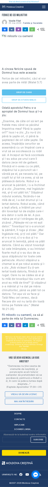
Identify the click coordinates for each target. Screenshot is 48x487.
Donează (24, 452)
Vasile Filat (15, 20)
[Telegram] (25, 29)
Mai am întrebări (24, 401)
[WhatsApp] (32, 29)
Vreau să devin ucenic (24, 394)
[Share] (4, 29)
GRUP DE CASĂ (24, 92)
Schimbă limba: (22, 429)
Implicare (19, 425)
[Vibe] (18, 29)
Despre (18, 413)
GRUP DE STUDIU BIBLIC (24, 100)
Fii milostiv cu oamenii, (17, 314)
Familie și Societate (32, 23)
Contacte (19, 419)
